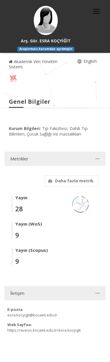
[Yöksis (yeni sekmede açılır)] (13, 78)
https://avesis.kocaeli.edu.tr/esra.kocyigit (44, 330)
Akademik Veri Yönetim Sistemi (33, 64)
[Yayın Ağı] (80, 204)
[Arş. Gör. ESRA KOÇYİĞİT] (46, 20)
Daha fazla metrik (74, 180)
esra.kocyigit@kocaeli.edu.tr (32, 315)
